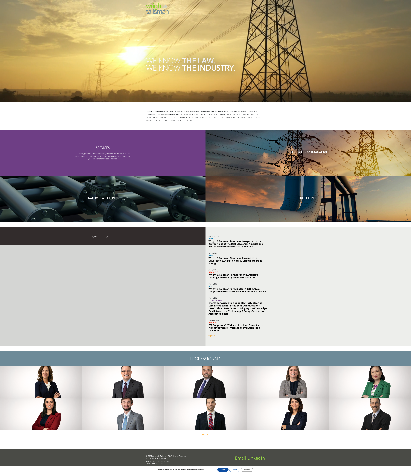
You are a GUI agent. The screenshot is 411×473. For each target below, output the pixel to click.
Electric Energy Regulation (308, 152)
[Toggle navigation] (263, 7)
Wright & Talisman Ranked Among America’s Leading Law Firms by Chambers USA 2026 (233, 276)
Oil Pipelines (308, 198)
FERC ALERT (213, 272)
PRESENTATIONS (215, 300)
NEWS (210, 238)
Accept (223, 470)
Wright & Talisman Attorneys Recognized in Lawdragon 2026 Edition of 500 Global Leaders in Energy (235, 261)
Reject (235, 470)
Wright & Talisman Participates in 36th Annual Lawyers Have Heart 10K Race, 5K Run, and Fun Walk (237, 290)
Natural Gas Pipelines (102, 198)
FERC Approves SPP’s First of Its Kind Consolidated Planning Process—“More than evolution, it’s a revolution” (235, 328)
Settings (247, 470)
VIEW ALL (212, 336)
